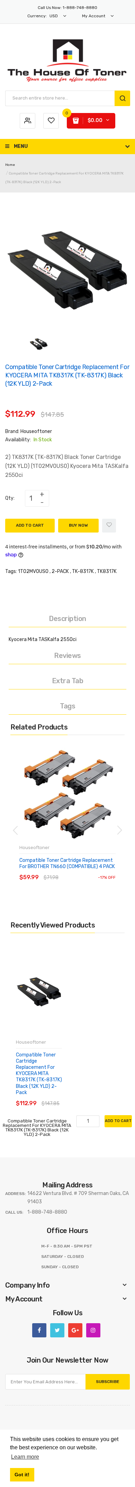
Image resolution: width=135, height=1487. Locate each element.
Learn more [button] (25, 1457)
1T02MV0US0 (33, 571)
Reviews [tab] (67, 655)
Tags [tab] (67, 706)
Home (10, 165)
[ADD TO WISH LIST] (83, 871)
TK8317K (107, 571)
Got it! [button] (22, 1474)
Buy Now (78, 525)
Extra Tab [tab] (67, 681)
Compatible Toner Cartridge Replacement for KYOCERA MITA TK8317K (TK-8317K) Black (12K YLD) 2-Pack (39, 1073)
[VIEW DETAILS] (69, 871)
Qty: (10, 498)
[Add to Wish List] (109, 526)
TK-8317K (83, 571)
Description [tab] (67, 618)
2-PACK (60, 571)
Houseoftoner (36, 431)
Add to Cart (30, 525)
